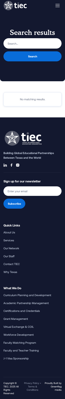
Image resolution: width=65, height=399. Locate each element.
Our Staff (9, 256)
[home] (15, 5)
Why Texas (10, 271)
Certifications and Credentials (21, 310)
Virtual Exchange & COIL (18, 326)
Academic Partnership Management (26, 303)
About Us (9, 232)
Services (8, 240)
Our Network (11, 248)
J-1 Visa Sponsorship (16, 358)
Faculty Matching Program (19, 342)
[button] (57, 5)
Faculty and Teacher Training (21, 350)
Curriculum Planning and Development (27, 295)
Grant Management (15, 318)
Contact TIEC (11, 264)
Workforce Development (18, 334)
